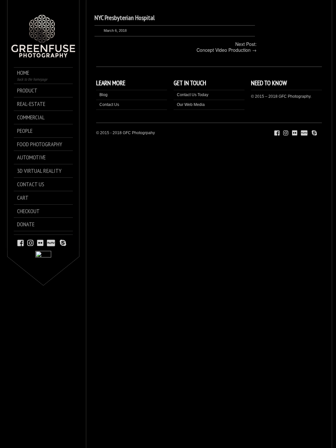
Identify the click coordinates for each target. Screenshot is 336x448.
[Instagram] (30, 242)
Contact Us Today (192, 94)
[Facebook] (20, 242)
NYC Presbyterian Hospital (124, 17)
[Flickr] (40, 242)
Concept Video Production (224, 50)
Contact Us (109, 104)
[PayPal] (52, 242)
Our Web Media (191, 104)
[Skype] (62, 242)
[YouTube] (69, 242)
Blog (103, 94)
